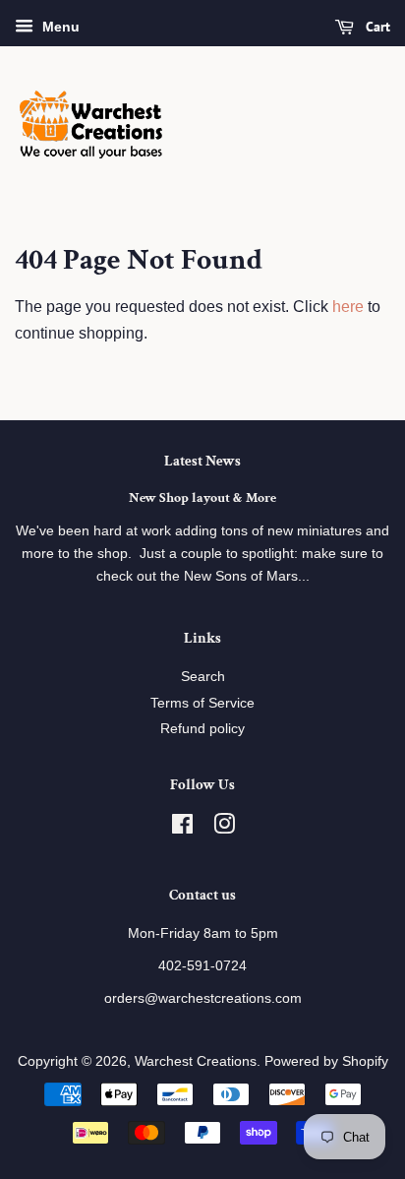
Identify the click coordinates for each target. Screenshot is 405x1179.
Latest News (202, 461)
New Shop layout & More (202, 498)
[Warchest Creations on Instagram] (224, 828)
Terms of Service (202, 703)
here (348, 306)
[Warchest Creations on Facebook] (182, 828)
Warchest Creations (196, 1061)
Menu (59, 26)
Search (203, 676)
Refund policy (202, 728)
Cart (376, 26)
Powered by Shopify (326, 1061)
